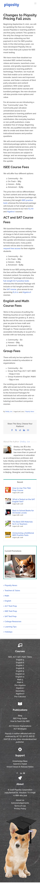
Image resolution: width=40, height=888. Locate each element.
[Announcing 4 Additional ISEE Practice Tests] (8, 533)
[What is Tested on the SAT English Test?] (8, 499)
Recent (20, 482)
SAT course (11, 289)
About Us (20, 800)
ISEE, (10, 657)
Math (7, 596)
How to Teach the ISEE (20, 721)
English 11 (20, 677)
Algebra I (11, 211)
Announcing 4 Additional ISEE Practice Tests (23, 534)
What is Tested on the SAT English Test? (23, 500)
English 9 (20, 671)
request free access (11, 248)
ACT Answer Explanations (20, 726)
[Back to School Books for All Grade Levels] (8, 511)
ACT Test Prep (11, 606)
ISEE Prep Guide (20, 718)
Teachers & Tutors (12, 590)
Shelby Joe (8, 411)
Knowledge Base (20, 761)
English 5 (20, 660)
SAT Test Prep (11, 616)
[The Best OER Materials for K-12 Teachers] (8, 522)
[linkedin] (21, 773)
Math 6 (20, 682)
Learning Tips (10, 627)
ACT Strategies (20, 729)
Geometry (20, 691)
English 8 (20, 668)
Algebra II (27, 292)
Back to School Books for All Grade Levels (23, 511)
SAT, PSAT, (22, 657)
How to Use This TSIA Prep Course (21, 489)
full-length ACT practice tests (16, 281)
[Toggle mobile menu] (35, 3)
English (8, 601)
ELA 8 (30, 209)
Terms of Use (20, 806)
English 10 (20, 674)
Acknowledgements (20, 803)
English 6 (20, 662)
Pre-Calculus (20, 696)
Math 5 (20, 679)
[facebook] (17, 773)
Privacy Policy (20, 808)
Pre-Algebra (20, 685)
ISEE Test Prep (11, 611)
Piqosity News (29, 411)
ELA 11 (15, 292)
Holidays (8, 632)
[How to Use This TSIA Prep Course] (8, 488)
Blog (20, 715)
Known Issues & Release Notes (20, 767)
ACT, (15, 657)
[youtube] (24, 773)
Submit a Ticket (20, 764)
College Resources (13, 621)
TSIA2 (29, 657)
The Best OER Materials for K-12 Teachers (22, 523)
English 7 (20, 665)
